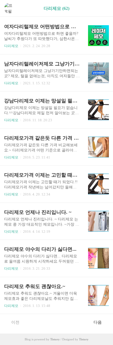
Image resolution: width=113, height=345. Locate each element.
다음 (98, 322)
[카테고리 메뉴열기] (103, 8)
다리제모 (11, 46)
